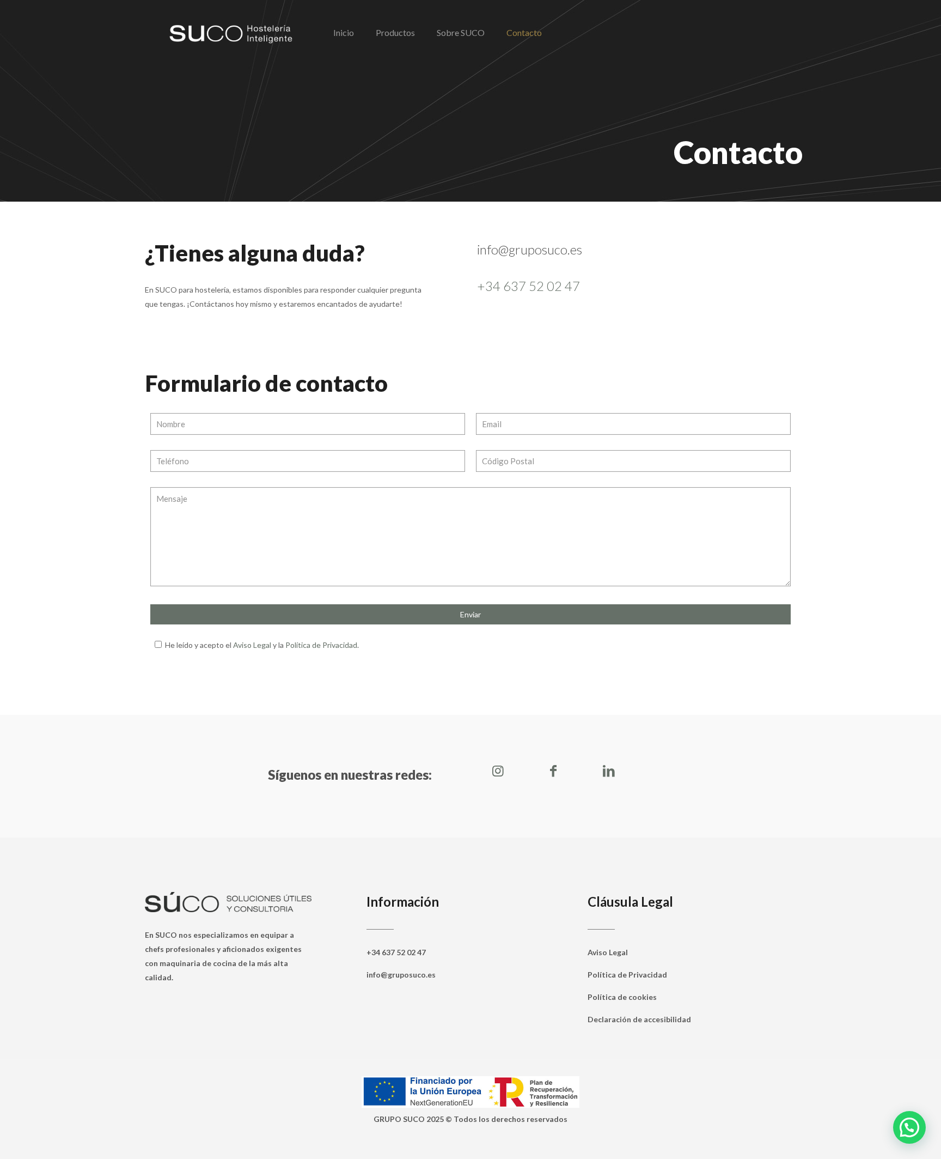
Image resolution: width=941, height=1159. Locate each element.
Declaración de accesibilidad (639, 1019)
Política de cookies (622, 997)
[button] (909, 1127)
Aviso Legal (252, 645)
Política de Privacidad (321, 645)
